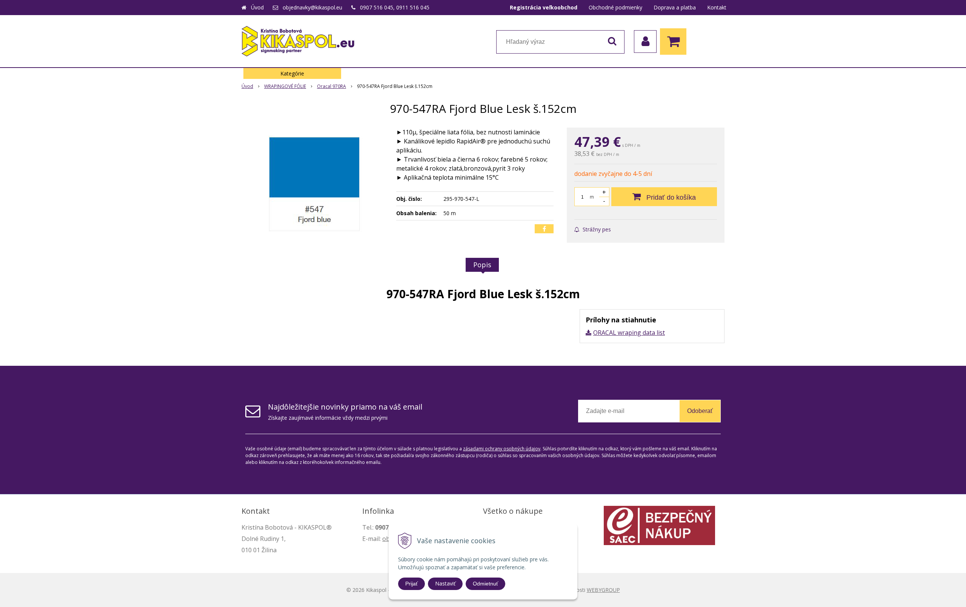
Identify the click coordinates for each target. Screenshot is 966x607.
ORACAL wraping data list (629, 332)
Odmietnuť (485, 584)
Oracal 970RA (331, 86)
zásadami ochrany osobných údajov (501, 448)
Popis (482, 264)
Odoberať (700, 411)
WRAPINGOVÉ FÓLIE (285, 86)
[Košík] (675, 41)
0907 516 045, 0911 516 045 (394, 7)
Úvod (257, 7)
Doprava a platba (675, 7)
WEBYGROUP (603, 589)
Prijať (411, 584)
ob (386, 539)
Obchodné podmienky (615, 7)
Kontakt (716, 7)
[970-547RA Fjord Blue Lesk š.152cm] (314, 184)
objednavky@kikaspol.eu (312, 7)
